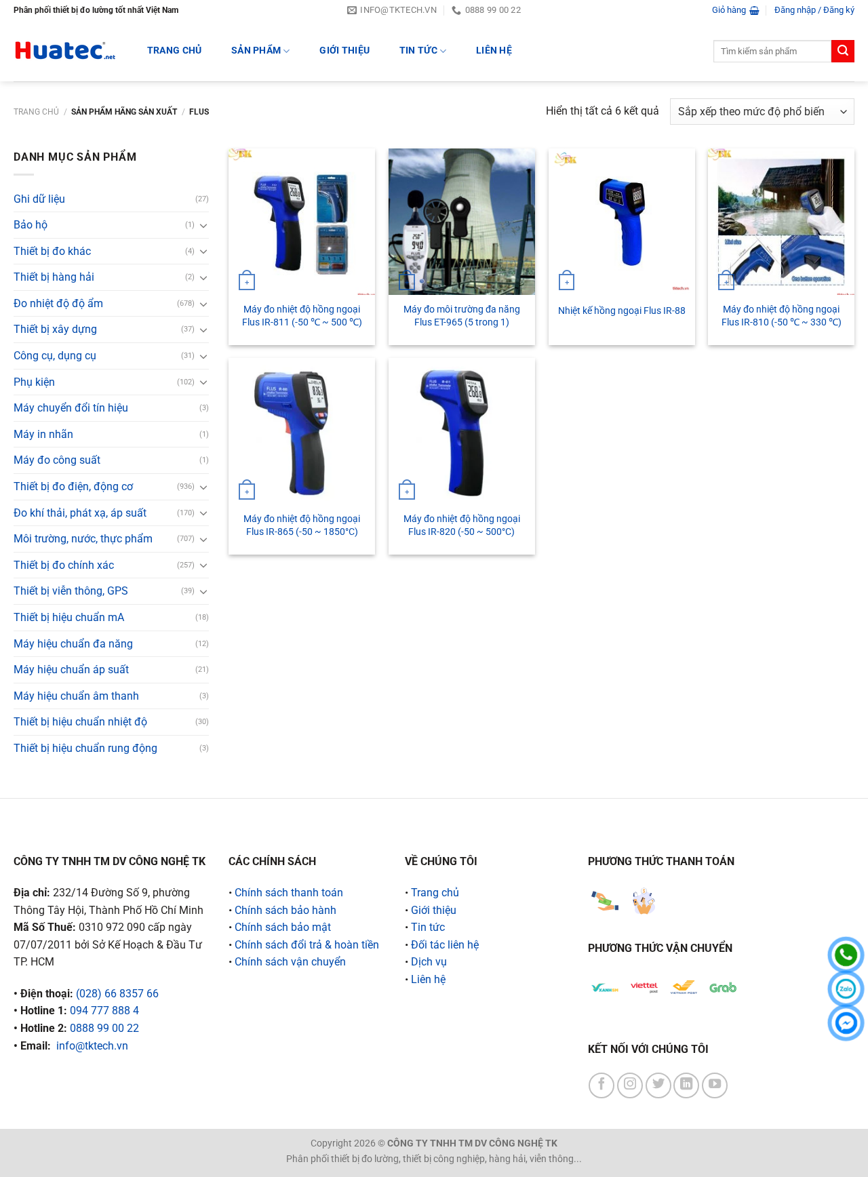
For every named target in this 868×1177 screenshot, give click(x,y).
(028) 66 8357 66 (117, 993)
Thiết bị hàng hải (54, 277)
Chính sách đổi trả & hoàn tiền (307, 944)
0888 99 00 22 (104, 1028)
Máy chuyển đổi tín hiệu (71, 407)
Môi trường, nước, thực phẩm (83, 538)
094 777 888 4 (104, 1010)
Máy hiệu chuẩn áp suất (71, 669)
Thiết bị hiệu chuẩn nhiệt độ (80, 721)
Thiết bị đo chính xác (64, 565)
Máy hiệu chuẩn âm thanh (76, 696)
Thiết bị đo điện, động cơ (73, 486)
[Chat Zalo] (846, 989)
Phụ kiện (34, 382)
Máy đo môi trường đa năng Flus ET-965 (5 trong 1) (461, 316)
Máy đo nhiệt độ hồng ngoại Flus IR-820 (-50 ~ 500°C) (461, 525)
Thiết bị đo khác (52, 251)
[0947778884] (846, 955)
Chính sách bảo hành (285, 910)
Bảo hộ (30, 224)
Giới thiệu (344, 50)
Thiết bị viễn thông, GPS (71, 590)
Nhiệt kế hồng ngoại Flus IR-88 (622, 311)
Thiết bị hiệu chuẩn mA (69, 617)
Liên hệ (494, 50)
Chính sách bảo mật (283, 927)
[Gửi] (842, 51)
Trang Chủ (174, 50)
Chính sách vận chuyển (290, 961)
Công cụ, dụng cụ (55, 355)
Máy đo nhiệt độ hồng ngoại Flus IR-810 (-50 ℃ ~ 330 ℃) (782, 316)
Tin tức (418, 50)
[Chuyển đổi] (203, 225)
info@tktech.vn (92, 1045)
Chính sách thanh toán (289, 892)
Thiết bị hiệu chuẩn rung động (85, 748)
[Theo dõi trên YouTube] (715, 1085)
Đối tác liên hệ (445, 944)
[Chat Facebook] (846, 1023)
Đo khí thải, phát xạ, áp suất (80, 512)
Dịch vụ (429, 961)
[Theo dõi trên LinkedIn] (686, 1085)
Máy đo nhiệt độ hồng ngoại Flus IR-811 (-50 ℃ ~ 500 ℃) (302, 316)
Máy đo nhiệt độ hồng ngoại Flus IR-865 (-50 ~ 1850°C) (301, 525)
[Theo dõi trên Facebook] (601, 1085)
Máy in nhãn (43, 434)
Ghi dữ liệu (39, 199)
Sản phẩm (256, 50)
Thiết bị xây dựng (55, 329)
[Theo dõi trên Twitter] (658, 1085)
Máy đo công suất (57, 460)
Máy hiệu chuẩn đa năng (73, 643)
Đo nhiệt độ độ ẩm (58, 303)
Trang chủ (36, 112)
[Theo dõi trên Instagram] (630, 1085)
